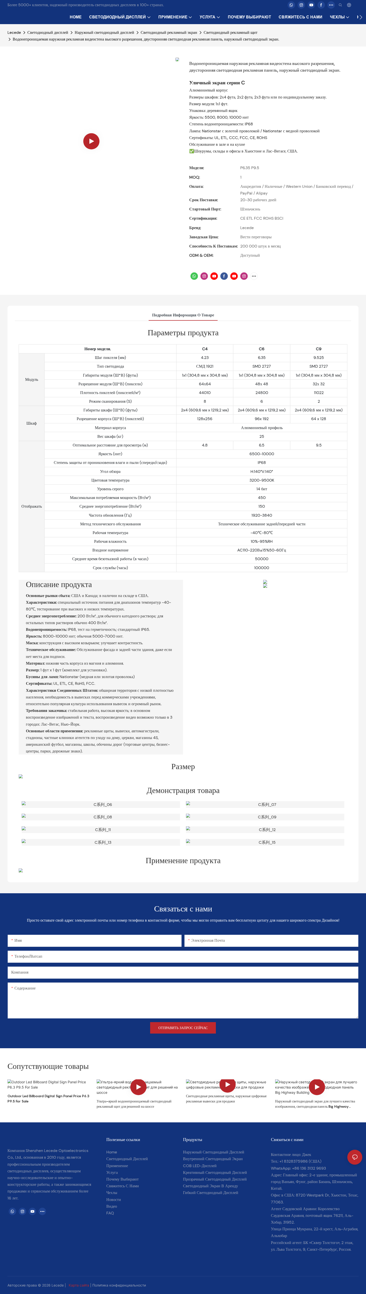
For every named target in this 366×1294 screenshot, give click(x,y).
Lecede (14, 32)
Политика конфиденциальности (119, 1285)
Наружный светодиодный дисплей (104, 32)
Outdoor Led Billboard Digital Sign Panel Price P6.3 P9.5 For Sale (48, 1098)
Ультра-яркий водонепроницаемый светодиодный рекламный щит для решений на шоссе (134, 1103)
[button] (361, 17)
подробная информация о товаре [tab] (183, 315)
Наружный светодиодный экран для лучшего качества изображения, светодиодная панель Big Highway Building (315, 1104)
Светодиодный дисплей (47, 32)
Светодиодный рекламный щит (230, 32)
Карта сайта (79, 1285)
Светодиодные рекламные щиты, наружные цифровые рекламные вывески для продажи (226, 1098)
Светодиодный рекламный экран (169, 32)
